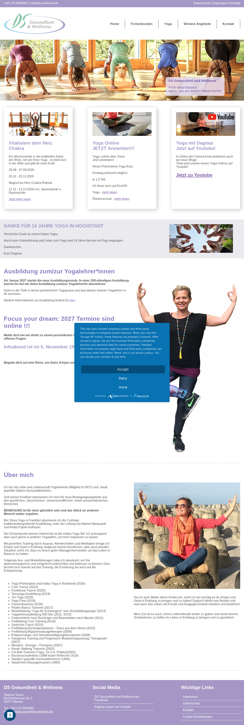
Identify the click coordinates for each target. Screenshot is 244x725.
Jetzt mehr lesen (20, 199)
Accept (123, 369)
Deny (123, 378)
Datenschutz (201, 3)
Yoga (168, 24)
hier (72, 300)
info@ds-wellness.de (44, 3)
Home (114, 24)
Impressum (220, 3)
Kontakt (235, 3)
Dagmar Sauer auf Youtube (112, 706)
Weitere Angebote (197, 24)
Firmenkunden (142, 24)
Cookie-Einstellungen (197, 716)
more (123, 387)
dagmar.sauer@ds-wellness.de (32, 711)
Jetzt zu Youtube (194, 175)
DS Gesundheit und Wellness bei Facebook (116, 698)
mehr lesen (109, 192)
